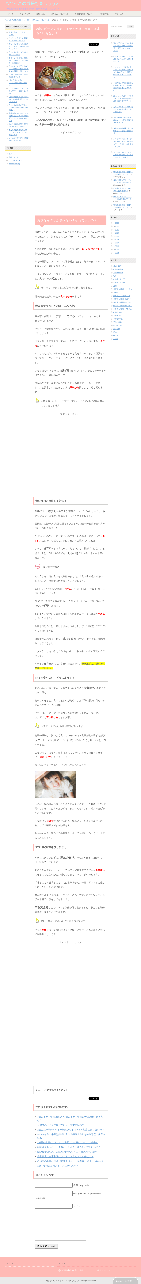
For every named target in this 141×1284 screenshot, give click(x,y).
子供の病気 (117, 322)
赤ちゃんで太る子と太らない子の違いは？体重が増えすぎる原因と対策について (19, 68)
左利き (115, 292)
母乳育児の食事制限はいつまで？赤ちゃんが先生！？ (65, 1156)
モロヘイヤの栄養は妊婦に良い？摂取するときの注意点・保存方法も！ (19, 60)
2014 (117, 253)
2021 (117, 230)
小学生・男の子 (119, 283)
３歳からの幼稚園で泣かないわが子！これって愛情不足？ (123, 130)
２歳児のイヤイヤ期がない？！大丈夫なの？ (60, 1125)
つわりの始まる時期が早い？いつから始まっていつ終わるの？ (19, 132)
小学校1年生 (104, 14)
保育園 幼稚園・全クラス (122, 289)
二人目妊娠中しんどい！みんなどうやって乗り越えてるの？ (19, 91)
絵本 (115, 332)
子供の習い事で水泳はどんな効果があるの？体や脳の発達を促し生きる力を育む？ (123, 86)
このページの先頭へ (125, 1281)
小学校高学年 (118, 269)
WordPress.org (14, 164)
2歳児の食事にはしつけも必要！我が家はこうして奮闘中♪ (67, 1142)
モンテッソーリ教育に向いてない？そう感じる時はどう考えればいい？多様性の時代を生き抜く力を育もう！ (123, 72)
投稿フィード (14, 157)
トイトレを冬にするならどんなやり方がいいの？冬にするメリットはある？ (123, 154)
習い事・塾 (117, 325)
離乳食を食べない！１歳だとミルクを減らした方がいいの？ (69, 1147)
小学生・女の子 (119, 279)
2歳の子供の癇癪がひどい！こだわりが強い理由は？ (18, 82)
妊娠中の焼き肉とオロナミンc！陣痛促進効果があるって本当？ (19, 99)
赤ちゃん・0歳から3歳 (59, 14)
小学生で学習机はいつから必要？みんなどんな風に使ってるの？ (123, 58)
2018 (117, 240)
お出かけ (116, 329)
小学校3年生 (118, 319)
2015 (117, 249)
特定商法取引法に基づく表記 (72, 1270)
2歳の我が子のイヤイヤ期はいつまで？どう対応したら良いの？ (70, 1129)
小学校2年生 (118, 316)
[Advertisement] (70, 154)
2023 (117, 223)
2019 (117, 236)
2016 (117, 246)
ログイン (12, 154)
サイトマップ (25, 14)
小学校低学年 (118, 273)
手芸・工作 (119, 14)
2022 (117, 226)
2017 (117, 243)
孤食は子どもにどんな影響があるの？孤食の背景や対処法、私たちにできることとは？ (123, 47)
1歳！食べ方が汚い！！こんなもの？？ (57, 1166)
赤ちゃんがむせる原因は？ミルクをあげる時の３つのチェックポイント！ (19, 46)
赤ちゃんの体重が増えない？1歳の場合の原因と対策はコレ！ (18, 107)
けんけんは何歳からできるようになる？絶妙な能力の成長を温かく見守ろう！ (123, 98)
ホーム (10, 14)
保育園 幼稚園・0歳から (84, 14)
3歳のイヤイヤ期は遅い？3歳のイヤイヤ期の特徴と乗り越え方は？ (123, 120)
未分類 (115, 339)
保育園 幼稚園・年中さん (122, 306)
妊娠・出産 (40, 14)
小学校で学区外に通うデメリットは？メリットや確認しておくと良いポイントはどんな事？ (123, 142)
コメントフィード (15, 161)
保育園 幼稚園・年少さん (122, 302)
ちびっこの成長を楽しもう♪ (31, 3)
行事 (115, 276)
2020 (117, 233)
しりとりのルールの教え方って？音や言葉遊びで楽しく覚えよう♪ (123, 109)
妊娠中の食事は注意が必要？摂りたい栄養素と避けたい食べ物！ (71, 1161)
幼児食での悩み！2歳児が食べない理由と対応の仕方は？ (67, 1152)
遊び (115, 286)
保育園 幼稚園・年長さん (122, 309)
